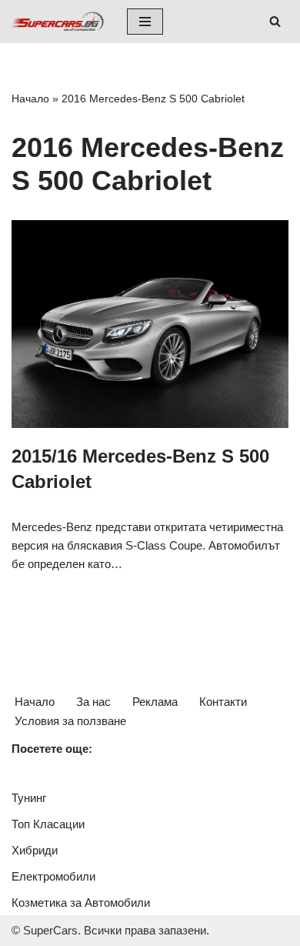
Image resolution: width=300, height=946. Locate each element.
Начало (30, 98)
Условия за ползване (70, 720)
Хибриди (35, 850)
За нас (93, 701)
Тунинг (29, 797)
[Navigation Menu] (145, 21)
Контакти (223, 701)
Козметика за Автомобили (81, 902)
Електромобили (53, 876)
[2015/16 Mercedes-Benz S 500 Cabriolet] (150, 324)
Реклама (155, 701)
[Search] (275, 21)
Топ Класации (48, 824)
